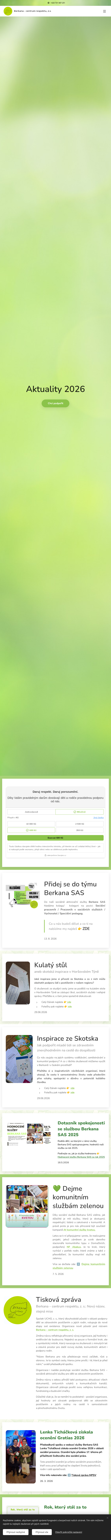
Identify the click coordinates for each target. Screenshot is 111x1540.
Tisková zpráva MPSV (83, 1475)
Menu (104, 11)
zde (69, 1002)
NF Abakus (74, 1247)
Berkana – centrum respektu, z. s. (55, 1329)
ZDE (86, 928)
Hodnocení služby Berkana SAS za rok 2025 (81, 1157)
